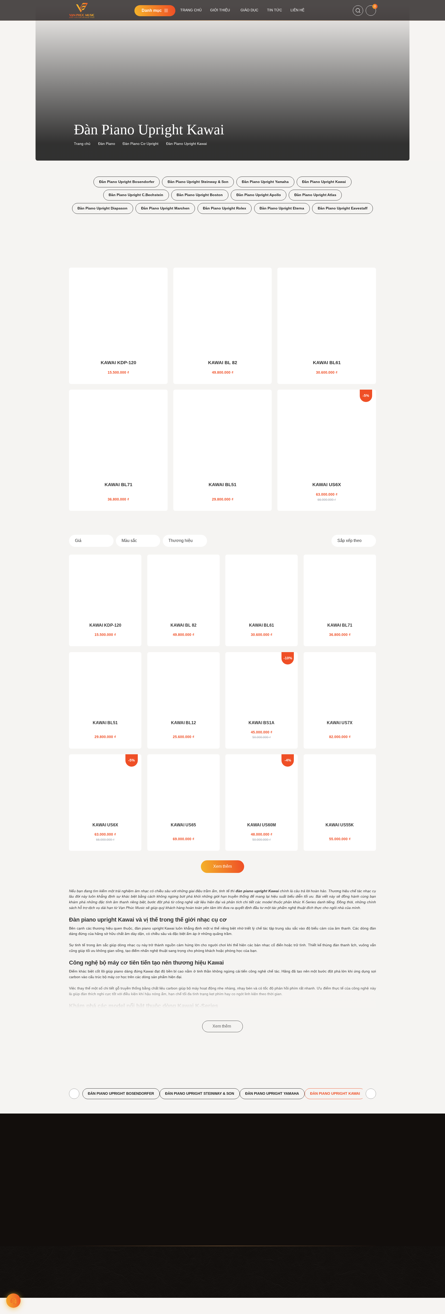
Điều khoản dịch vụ (237, 1169)
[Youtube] (308, 1185)
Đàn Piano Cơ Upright (140, 144)
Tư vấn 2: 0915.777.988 (354, 1297)
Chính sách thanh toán (240, 1197)
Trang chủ (82, 144)
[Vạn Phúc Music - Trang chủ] (90, 1166)
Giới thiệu (159, 1178)
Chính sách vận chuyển (241, 1206)
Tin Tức (158, 1197)
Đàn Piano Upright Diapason (102, 208)
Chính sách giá (234, 1188)
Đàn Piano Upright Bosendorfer (126, 182)
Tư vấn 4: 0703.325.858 (354, 1310)
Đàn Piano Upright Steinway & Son (198, 182)
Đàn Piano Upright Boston (200, 195)
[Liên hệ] (13, 1300)
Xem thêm (222, 866)
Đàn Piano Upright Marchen (165, 208)
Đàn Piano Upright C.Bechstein (136, 195)
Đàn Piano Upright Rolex (224, 208)
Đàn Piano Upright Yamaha (265, 182)
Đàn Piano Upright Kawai (324, 182)
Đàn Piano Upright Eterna (282, 208)
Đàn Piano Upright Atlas (315, 195)
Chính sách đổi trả (237, 1216)
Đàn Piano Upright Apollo (258, 195)
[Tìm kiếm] (358, 10)
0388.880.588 (308, 1208)
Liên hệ (158, 1206)
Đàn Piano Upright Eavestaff (342, 208)
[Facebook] (297, 1185)
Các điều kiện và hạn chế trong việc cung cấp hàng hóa (251, 1237)
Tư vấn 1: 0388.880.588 (354, 1290)
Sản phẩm (160, 1188)
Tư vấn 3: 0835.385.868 (354, 1303)
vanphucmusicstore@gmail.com (95, 1230)
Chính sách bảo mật (238, 1178)
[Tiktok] (319, 1185)
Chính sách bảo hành (239, 1225)
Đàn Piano (106, 144)
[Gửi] (370, 1172)
